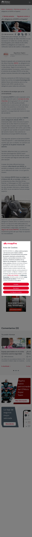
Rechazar (16, 288)
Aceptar (16, 284)
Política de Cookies (12, 275)
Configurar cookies (16, 292)
